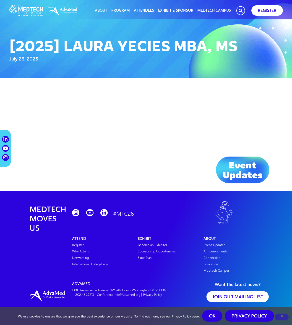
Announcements (215, 251)
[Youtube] (90, 212)
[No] (282, 317)
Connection (212, 258)
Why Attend (80, 251)
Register (78, 245)
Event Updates (214, 245)
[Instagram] (75, 212)
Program (120, 10)
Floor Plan (145, 258)
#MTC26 (123, 213)
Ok (212, 316)
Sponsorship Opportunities (157, 251)
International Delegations (90, 264)
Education (210, 264)
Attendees (144, 10)
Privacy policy (249, 316)
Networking (80, 258)
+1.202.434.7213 (83, 295)
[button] (240, 11)
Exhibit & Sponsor (175, 10)
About (101, 10)
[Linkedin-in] (104, 212)
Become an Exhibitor (152, 245)
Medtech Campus (214, 10)
